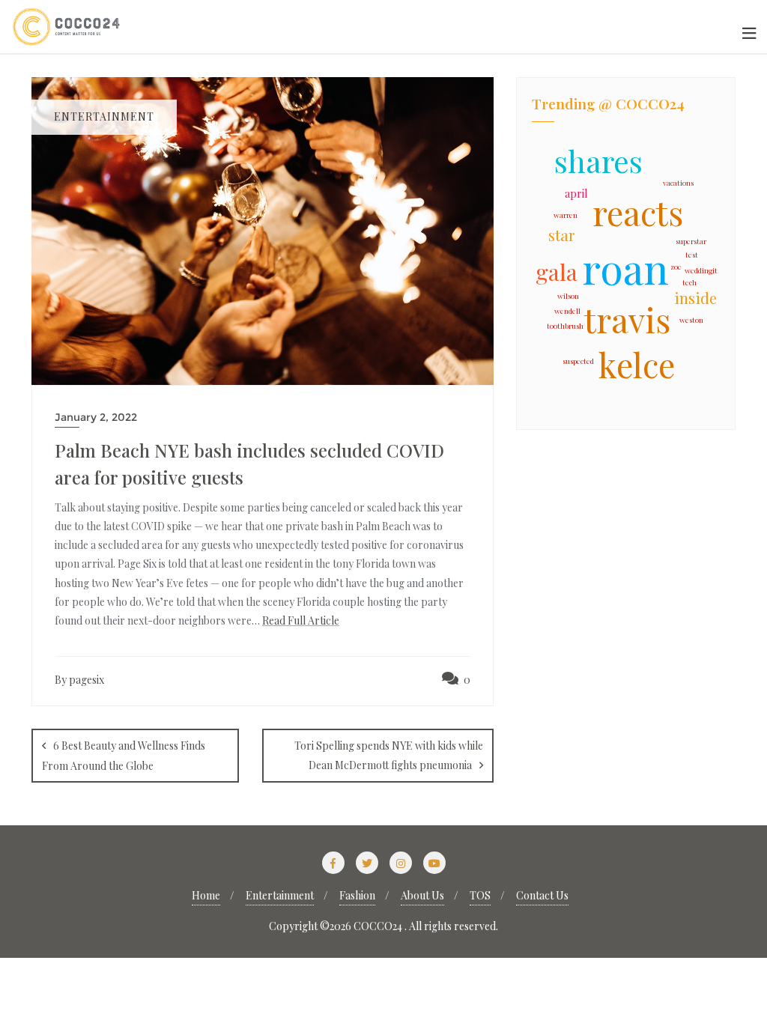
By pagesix (79, 680)
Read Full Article (300, 620)
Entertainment (280, 895)
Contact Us (542, 895)
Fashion (357, 895)
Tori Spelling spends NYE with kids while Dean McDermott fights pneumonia (388, 754)
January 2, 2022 (96, 417)
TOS (480, 895)
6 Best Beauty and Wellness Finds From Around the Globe (123, 755)
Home (206, 895)
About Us (422, 895)
